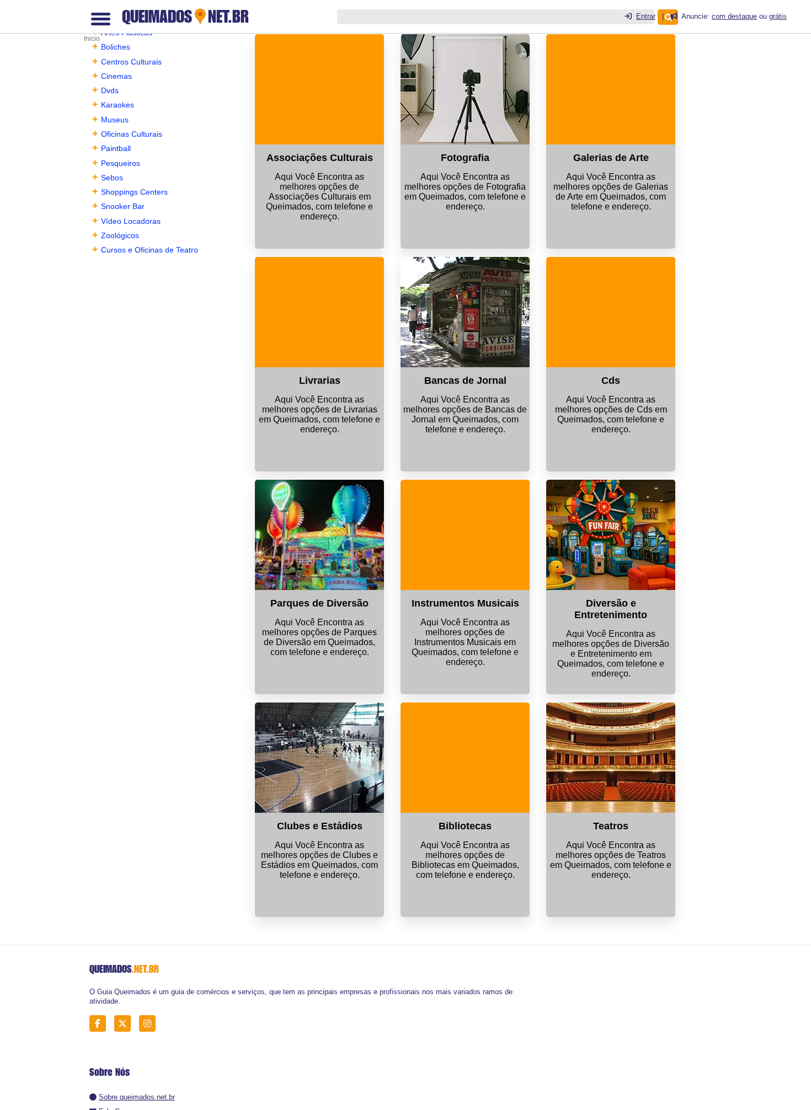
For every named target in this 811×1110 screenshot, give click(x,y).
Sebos (112, 177)
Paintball (116, 148)
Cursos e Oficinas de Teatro (149, 249)
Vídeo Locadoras (131, 221)
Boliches (115, 46)
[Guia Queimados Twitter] (125, 1023)
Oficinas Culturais (131, 134)
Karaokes (117, 104)
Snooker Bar (123, 206)
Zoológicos (120, 235)
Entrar (645, 16)
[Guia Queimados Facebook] (100, 1023)
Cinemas (116, 76)
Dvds (110, 90)
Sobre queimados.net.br (137, 1097)
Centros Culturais (131, 61)
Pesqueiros (120, 163)
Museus (115, 119)
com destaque (734, 16)
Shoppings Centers (134, 191)
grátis (778, 16)
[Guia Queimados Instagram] (150, 1023)
